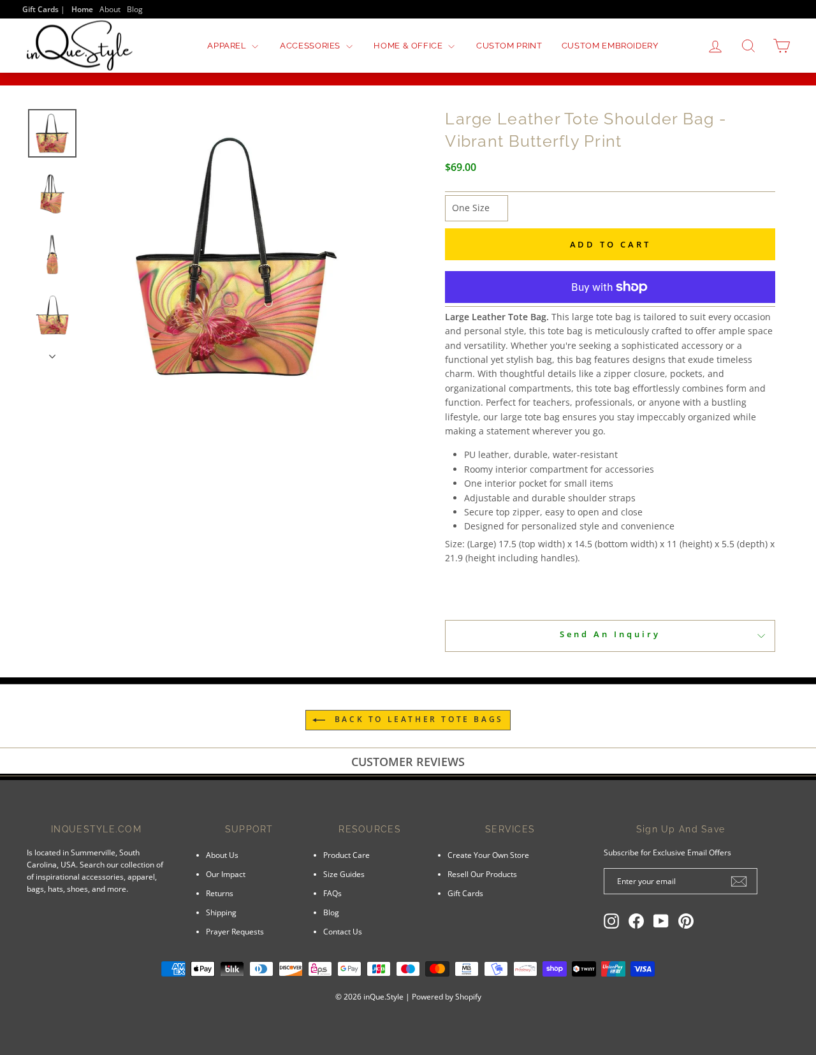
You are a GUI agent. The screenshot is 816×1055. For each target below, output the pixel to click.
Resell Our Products (482, 874)
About (109, 9)
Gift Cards (465, 893)
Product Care (346, 855)
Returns (219, 893)
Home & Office (409, 45)
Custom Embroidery (610, 45)
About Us (222, 855)
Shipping (221, 912)
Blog (135, 9)
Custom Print (509, 45)
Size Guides (344, 874)
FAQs (332, 893)
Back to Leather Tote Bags (417, 719)
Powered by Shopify (446, 996)
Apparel (228, 45)
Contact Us (342, 931)
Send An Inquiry (610, 634)
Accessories (311, 45)
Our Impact (225, 874)
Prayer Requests (235, 931)
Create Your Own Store (488, 855)
